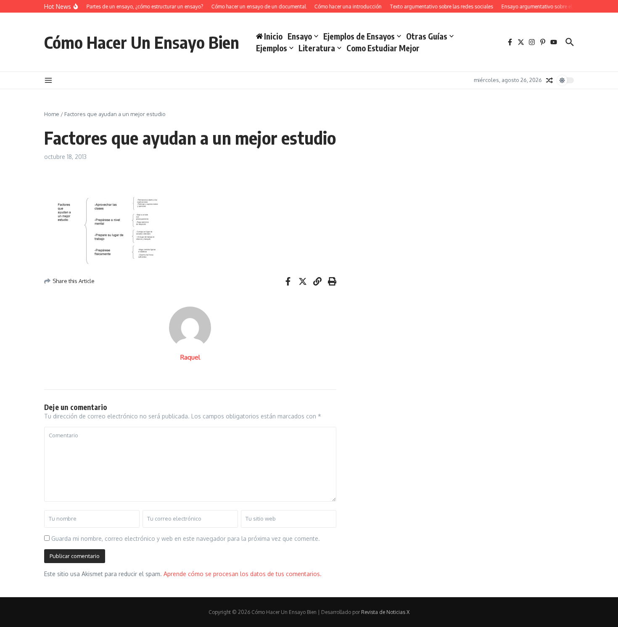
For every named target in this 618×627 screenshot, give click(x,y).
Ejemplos (271, 48)
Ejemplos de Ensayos (359, 36)
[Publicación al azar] (549, 80)
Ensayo (300, 36)
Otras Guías (426, 36)
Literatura (316, 48)
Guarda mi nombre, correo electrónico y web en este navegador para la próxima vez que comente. (185, 538)
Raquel (190, 357)
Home (51, 114)
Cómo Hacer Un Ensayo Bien (141, 42)
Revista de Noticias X (385, 612)
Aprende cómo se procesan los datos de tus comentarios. (243, 573)
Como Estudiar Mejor (383, 48)
